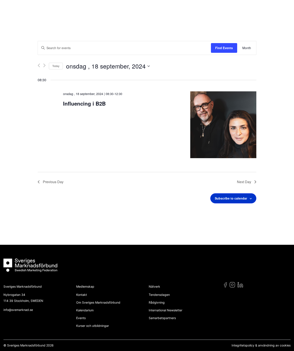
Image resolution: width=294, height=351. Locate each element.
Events (81, 318)
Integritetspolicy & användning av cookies (261, 345)
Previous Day (53, 181)
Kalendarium (85, 310)
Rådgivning (157, 302)
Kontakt (81, 294)
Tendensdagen (159, 294)
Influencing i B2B (84, 103)
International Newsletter (165, 310)
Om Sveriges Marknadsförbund (98, 302)
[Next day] (44, 65)
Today (55, 66)
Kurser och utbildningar (92, 326)
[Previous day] (39, 65)
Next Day (244, 181)
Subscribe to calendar (231, 198)
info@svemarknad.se (18, 310)
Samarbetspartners (162, 318)
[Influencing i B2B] (223, 124)
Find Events (224, 48)
